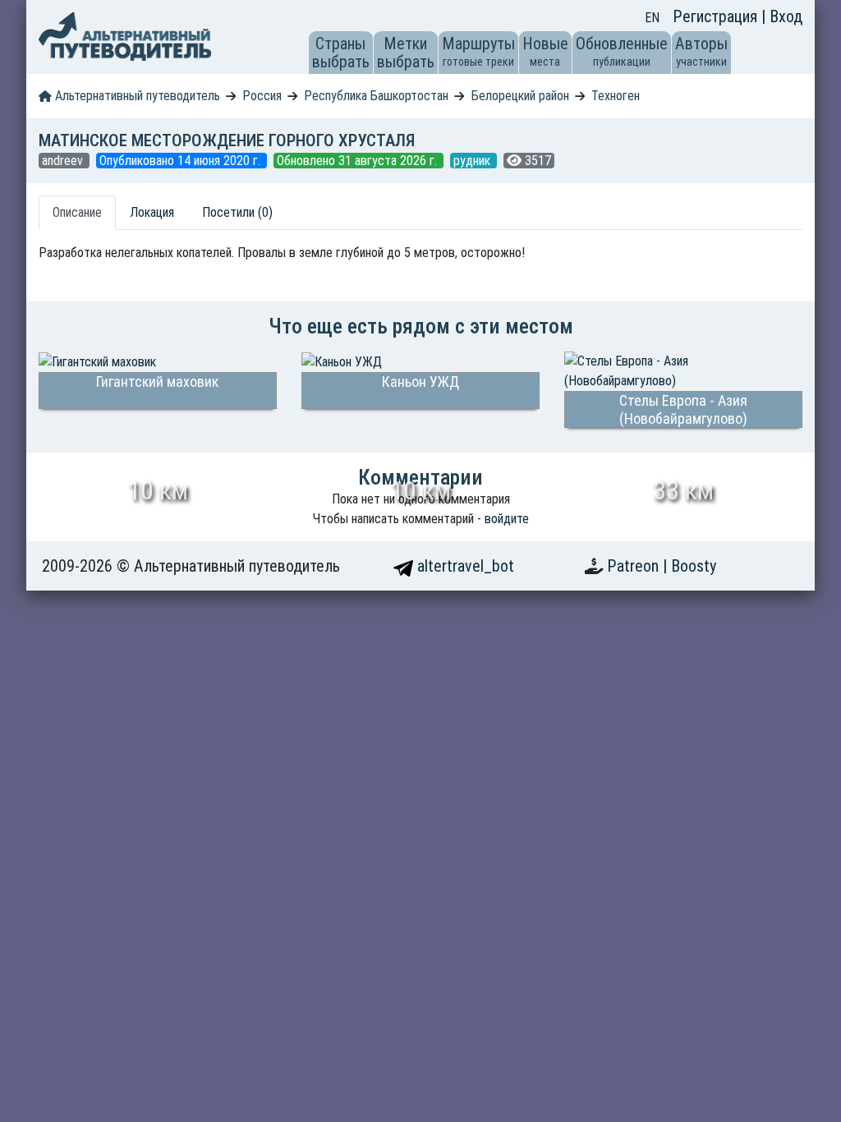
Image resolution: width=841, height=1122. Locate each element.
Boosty (693, 566)
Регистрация (717, 16)
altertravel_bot (463, 566)
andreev (64, 160)
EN (652, 17)
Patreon (635, 566)
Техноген (615, 95)
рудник (473, 160)
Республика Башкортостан (376, 95)
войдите (507, 519)
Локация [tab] (152, 212)
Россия (262, 95)
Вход (786, 16)
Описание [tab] (77, 212)
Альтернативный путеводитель (136, 95)
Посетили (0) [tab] (237, 212)
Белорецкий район (520, 95)
